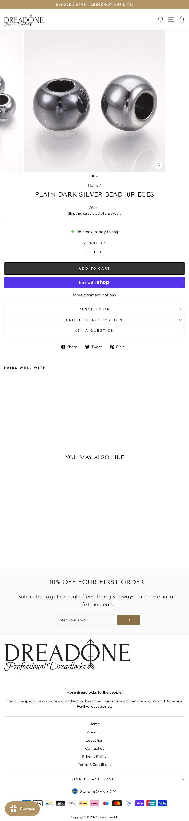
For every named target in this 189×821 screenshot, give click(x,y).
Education (94, 740)
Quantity (95, 243)
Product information (94, 320)
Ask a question (94, 330)
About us (94, 732)
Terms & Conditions (94, 764)
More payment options (94, 294)
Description (94, 309)
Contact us (94, 748)
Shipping (75, 213)
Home (93, 185)
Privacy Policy (94, 756)
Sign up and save (93, 779)
